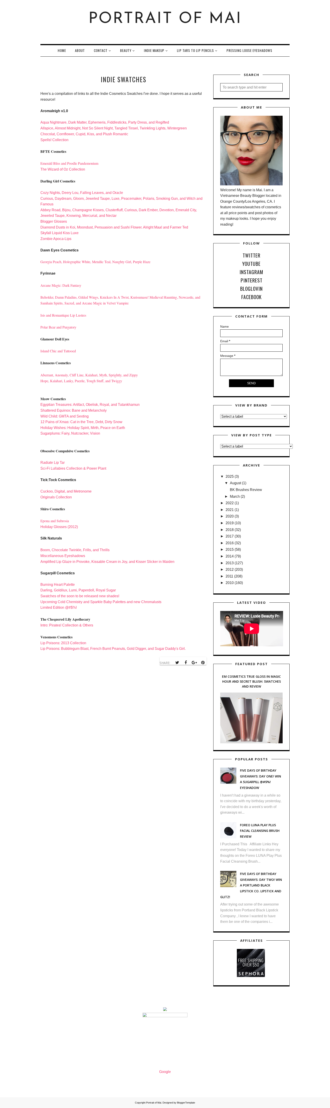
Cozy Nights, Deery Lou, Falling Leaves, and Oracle (81, 193)
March (235, 496)
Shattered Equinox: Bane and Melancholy (73, 410)
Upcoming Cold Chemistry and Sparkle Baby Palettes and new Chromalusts (100, 602)
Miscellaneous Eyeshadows (62, 556)
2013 (230, 563)
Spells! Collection (54, 140)
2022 (230, 503)
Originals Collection (56, 497)
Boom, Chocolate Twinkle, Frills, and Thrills (75, 550)
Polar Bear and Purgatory (58, 327)
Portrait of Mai (165, 19)
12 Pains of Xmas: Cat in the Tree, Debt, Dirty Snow (81, 422)
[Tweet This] (177, 662)
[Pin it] (202, 662)
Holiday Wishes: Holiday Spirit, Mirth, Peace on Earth (82, 428)
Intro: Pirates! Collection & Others (66, 625)
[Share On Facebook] (185, 662)
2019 (230, 523)
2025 (230, 476)
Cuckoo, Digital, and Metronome (66, 491)
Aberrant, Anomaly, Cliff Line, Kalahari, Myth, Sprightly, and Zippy (89, 375)
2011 (229, 576)
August (235, 483)
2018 (230, 530)
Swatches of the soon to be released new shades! (79, 596)
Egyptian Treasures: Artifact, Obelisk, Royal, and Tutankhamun (90, 404)
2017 (230, 536)
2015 (230, 549)
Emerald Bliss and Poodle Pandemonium (69, 163)
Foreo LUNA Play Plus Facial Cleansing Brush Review (259, 831)
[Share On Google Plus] (194, 662)
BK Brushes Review (246, 490)
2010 (230, 583)
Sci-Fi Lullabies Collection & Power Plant (73, 468)
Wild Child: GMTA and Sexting (64, 416)
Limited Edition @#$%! (59, 607)
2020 (230, 516)
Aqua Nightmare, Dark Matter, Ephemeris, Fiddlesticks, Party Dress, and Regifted (104, 122)
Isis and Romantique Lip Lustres (63, 315)
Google (165, 1072)
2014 (230, 556)
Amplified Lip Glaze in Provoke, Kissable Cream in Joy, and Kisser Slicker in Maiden (107, 562)
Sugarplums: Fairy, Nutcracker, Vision (70, 433)
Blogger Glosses (53, 221)
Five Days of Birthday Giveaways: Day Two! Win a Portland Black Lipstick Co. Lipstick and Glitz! (251, 885)
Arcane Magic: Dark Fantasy (60, 285)
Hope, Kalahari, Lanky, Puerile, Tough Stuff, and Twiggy (81, 380)
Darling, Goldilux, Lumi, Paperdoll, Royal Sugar (78, 590)
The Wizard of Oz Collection (63, 169)
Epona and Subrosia (55, 520)
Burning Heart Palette (57, 584)
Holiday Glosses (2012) (59, 527)
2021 (230, 510)
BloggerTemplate (186, 1102)
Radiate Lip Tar (52, 462)
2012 (230, 569)
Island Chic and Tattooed (58, 351)
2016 (230, 543)
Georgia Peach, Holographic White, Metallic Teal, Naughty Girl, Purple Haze (95, 261)
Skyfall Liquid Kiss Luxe (59, 233)
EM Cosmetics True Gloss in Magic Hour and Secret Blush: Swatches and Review (251, 681)
